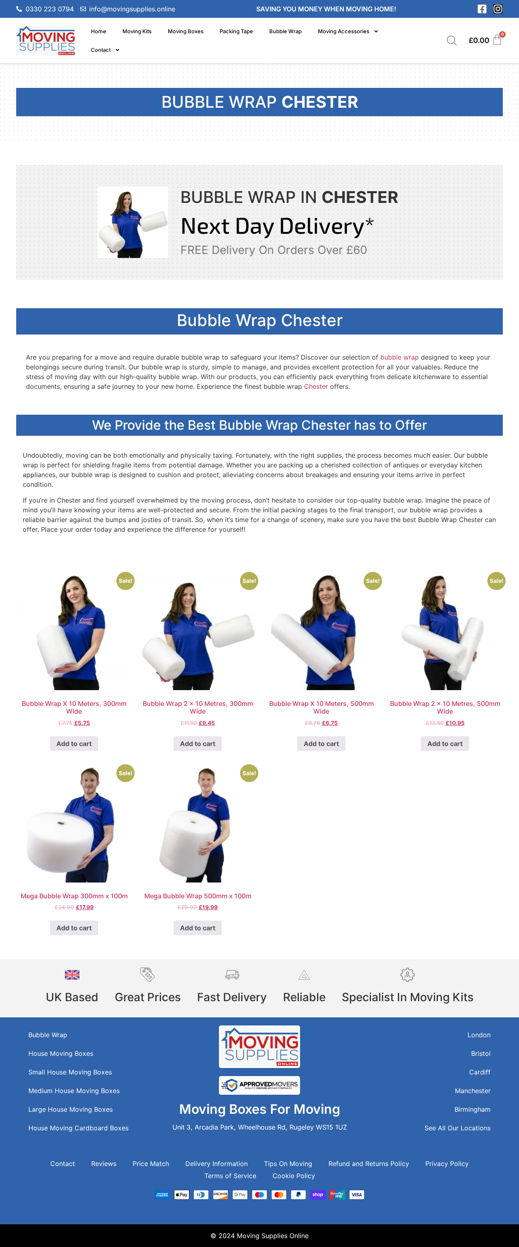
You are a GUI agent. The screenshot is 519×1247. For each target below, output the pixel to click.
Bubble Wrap (285, 31)
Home (98, 31)
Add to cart (74, 744)
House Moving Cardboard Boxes (78, 1128)
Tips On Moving (288, 1164)
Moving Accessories (343, 31)
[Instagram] (498, 9)
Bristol (481, 1053)
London (479, 1035)
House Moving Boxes (60, 1053)
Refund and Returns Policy (368, 1164)
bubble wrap (399, 357)
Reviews (103, 1164)
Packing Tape (236, 31)
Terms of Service (230, 1176)
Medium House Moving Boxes (74, 1091)
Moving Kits (137, 31)
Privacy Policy (447, 1164)
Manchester (473, 1091)
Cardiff (480, 1072)
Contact (101, 50)
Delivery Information (216, 1164)
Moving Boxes (186, 31)
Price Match (151, 1164)
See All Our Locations (458, 1128)
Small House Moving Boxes (70, 1072)
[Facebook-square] (482, 9)
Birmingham (473, 1109)
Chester (317, 386)
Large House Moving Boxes (70, 1109)
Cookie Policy (293, 1176)
